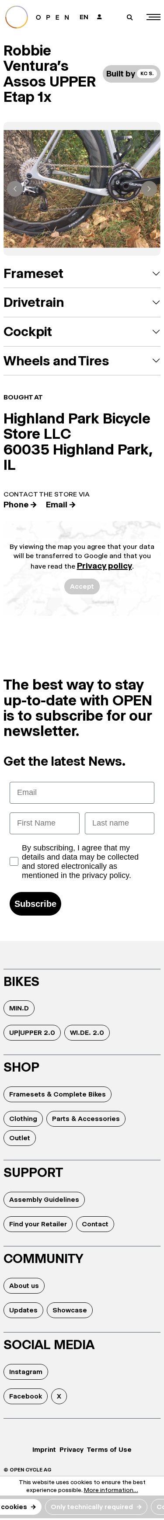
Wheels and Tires (56, 361)
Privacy (71, 1449)
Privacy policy (104, 566)
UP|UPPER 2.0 (32, 1032)
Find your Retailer (38, 1224)
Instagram (25, 1371)
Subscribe (35, 904)
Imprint (44, 1449)
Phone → (20, 505)
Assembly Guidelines (44, 1199)
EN (84, 17)
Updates (23, 1310)
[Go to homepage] (38, 17)
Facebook (25, 1396)
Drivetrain (33, 302)
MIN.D (19, 1008)
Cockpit (27, 331)
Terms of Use (109, 1449)
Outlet (19, 1138)
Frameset (33, 273)
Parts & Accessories (86, 1118)
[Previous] (15, 189)
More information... (111, 1489)
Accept (82, 586)
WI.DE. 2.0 (87, 1032)
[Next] (149, 189)
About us (24, 1285)
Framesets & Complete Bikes (57, 1094)
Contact (95, 1224)
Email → (61, 505)
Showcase (69, 1310)
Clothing (23, 1118)
